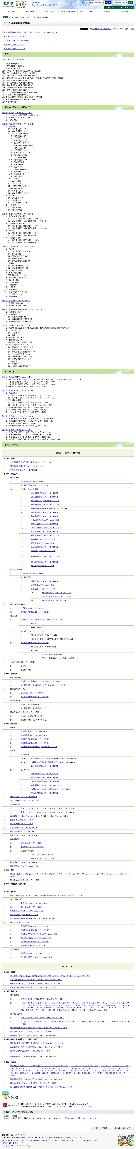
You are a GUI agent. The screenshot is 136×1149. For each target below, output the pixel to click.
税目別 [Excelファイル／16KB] (32, 608)
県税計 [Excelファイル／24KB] (32, 953)
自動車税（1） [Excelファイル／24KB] (24, 816)
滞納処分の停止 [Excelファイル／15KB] (25, 712)
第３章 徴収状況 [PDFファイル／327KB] (18, 416)
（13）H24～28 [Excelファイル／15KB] (92, 1010)
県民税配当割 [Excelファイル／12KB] (45, 504)
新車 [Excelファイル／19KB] (31, 843)
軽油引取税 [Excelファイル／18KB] (23, 862)
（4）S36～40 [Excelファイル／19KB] (24, 1068)
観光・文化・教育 (87, 11)
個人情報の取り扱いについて (13, 1140)
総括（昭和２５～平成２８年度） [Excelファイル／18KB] (42, 1018)
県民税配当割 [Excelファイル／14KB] (35, 743)
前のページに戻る (100, 1128)
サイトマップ (47, 7)
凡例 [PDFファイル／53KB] (14, 45)
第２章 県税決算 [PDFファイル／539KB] (18, 391)
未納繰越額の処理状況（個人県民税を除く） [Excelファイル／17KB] (36, 1047)
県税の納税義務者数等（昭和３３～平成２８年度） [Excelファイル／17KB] (38, 1028)
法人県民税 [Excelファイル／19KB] (34, 735)
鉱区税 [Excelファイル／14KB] (21, 820)
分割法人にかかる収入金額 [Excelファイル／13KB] (50, 789)
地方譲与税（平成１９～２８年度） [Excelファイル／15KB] (32, 987)
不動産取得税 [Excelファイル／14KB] (45, 520)
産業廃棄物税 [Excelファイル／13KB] (45, 535)
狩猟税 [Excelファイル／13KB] (21, 824)
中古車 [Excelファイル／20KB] (32, 847)
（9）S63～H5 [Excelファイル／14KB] (80, 1007)
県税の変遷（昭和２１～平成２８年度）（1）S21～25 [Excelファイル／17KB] (39, 1066)
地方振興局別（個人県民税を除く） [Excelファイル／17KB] (43, 685)
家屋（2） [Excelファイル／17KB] (61, 808)
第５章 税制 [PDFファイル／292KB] (16, 301)
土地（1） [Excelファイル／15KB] (33, 812)
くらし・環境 (11, 11)
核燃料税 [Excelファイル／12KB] (43, 551)
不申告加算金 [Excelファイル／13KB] (56, 596)
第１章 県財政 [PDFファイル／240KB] (17, 377)
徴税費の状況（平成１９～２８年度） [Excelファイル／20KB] (33, 1083)
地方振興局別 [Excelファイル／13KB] (35, 612)
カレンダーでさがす (126, 7)
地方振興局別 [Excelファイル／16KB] (35, 643)
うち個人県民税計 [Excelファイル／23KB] (36, 957)
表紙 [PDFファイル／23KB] (14, 36)
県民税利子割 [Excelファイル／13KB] (45, 501)
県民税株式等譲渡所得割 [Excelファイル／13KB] (39, 747)
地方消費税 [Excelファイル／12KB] (44, 532)
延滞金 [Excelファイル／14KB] (42, 585)
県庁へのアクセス (17, 1135)
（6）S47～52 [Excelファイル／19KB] (84, 1068)
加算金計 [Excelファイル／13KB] (43, 589)
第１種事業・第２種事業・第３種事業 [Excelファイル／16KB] (54, 758)
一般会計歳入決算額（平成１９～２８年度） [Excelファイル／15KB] (36, 980)
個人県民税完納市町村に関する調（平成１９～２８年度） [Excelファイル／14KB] (41, 1087)
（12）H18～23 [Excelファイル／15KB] (61, 1010)
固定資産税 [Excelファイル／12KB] (44, 547)
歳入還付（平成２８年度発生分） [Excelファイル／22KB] (42, 620)
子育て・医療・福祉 (68, 11)
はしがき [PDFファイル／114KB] (16, 40)
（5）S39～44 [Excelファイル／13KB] (71, 1005)
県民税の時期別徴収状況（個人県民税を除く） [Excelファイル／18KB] (37, 1043)
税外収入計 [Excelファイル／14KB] (44, 581)
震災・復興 (30, 11)
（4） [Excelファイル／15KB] (99, 874)
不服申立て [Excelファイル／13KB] (34, 903)
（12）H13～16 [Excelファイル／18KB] (25, 1073)
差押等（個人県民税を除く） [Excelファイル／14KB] (30, 1051)
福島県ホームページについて (71, 1140)
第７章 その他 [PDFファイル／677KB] (17, 326)
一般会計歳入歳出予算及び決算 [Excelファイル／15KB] (31, 462)
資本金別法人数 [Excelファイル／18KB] (46, 781)
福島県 (8, 4)
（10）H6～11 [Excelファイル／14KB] (110, 1007)
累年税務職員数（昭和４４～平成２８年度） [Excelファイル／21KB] (36, 1079)
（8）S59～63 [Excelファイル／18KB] (24, 1070)
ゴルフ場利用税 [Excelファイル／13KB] (46, 528)
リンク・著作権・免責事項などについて (42, 1140)
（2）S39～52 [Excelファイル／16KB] (92, 1021)
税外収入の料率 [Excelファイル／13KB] (25, 880)
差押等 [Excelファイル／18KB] (21, 700)
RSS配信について (91, 1140)
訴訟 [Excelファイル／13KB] (31, 907)
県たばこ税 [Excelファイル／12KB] (44, 524)
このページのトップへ (123, 1128)
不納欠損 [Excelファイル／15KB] (22, 662)
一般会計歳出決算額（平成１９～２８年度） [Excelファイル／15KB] (36, 984)
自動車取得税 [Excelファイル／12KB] (45, 556)
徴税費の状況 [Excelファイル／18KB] (24, 915)
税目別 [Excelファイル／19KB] (32, 481)
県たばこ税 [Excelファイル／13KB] (23, 797)
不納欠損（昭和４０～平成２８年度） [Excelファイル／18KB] (33, 1035)
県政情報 (124, 11)
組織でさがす (111, 7)
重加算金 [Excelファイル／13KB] (54, 600)
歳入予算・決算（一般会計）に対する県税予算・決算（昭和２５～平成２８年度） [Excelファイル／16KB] (50, 976)
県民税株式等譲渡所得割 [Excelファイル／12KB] (49, 508)
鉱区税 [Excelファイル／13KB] (42, 543)
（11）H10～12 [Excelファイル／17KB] (113, 1070)
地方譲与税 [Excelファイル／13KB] (23, 470)
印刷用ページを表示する (101, 29)
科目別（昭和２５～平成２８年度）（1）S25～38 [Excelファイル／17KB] (48, 1021)
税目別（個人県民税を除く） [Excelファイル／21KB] (41, 681)
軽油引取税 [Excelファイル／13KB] (44, 562)
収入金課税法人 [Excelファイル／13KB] (46, 785)
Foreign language (47, 5)
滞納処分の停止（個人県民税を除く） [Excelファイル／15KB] (33, 1056)
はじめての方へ (47, 3)
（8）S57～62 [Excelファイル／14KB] (50, 1007)
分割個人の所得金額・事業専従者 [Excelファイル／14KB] (53, 762)
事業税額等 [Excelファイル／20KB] (44, 774)
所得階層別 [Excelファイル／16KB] (44, 766)
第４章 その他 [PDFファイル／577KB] (17, 430)
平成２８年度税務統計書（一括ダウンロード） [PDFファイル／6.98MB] (29, 32)
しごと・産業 (106, 11)
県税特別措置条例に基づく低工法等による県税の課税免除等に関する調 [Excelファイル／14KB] (46, 895)
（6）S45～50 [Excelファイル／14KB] (101, 1005)
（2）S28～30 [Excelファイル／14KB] (92, 1003)
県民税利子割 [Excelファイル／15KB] (35, 739)
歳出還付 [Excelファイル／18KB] (33, 631)
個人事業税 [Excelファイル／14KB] (44, 512)
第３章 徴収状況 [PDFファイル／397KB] (18, 214)
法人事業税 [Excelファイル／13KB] (44, 516)
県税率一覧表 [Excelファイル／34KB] (24, 874)
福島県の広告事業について (12, 1143)
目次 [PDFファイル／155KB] (14, 49)
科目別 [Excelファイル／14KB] (32, 573)
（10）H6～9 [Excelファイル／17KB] (82, 1070)
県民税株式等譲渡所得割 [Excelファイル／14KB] (39, 934)
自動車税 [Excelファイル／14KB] (43, 539)
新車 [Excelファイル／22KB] (42, 854)
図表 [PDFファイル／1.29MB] (13, 59)
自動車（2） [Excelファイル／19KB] (54, 816)
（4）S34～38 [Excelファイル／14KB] (41, 1005)
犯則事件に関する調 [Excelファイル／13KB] (26, 911)
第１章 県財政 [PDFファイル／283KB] (17, 113)
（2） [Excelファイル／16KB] (51, 874)
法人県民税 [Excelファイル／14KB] (44, 497)
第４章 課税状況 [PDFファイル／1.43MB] (18, 247)
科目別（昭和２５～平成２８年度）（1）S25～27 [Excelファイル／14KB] (48, 1003)
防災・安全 (49, 11)
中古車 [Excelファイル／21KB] (42, 858)
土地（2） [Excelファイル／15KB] (61, 812)
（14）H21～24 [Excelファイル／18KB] (87, 1073)
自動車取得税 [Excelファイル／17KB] (35, 942)
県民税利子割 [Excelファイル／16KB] (35, 926)
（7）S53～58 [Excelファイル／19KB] (114, 1068)
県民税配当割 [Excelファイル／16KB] (35, 930)
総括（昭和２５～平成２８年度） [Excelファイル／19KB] (42, 999)
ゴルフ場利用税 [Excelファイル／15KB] (36, 938)
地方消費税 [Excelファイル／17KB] (34, 945)
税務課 (28, 17)
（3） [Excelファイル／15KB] (75, 874)
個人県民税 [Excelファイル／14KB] (44, 493)
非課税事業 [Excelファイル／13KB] (44, 793)
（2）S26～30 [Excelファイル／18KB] (85, 1066)
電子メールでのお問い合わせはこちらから (80, 1118)
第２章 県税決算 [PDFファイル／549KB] (18, 124)
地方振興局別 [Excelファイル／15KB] (35, 485)
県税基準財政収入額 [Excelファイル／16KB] (26, 466)
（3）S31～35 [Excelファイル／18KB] (115, 1066)
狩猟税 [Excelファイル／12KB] (42, 566)
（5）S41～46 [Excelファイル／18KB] (54, 1068)
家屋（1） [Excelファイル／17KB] (33, 808)
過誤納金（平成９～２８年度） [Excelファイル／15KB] (31, 1032)
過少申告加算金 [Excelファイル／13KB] (57, 593)
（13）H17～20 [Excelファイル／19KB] (56, 1073)
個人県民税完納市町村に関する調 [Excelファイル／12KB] (32, 918)
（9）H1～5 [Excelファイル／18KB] (53, 1070)
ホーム (11, 17)
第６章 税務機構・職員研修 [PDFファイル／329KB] (22, 309)
